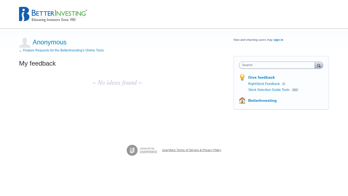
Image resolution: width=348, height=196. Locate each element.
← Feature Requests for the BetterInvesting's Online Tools (61, 50)
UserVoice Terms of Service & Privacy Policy (191, 150)
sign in (278, 39)
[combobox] (278, 65)
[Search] (319, 65)
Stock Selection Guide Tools (269, 90)
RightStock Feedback (264, 84)
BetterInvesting (262, 100)
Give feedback (261, 77)
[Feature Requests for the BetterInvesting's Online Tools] (53, 14)
